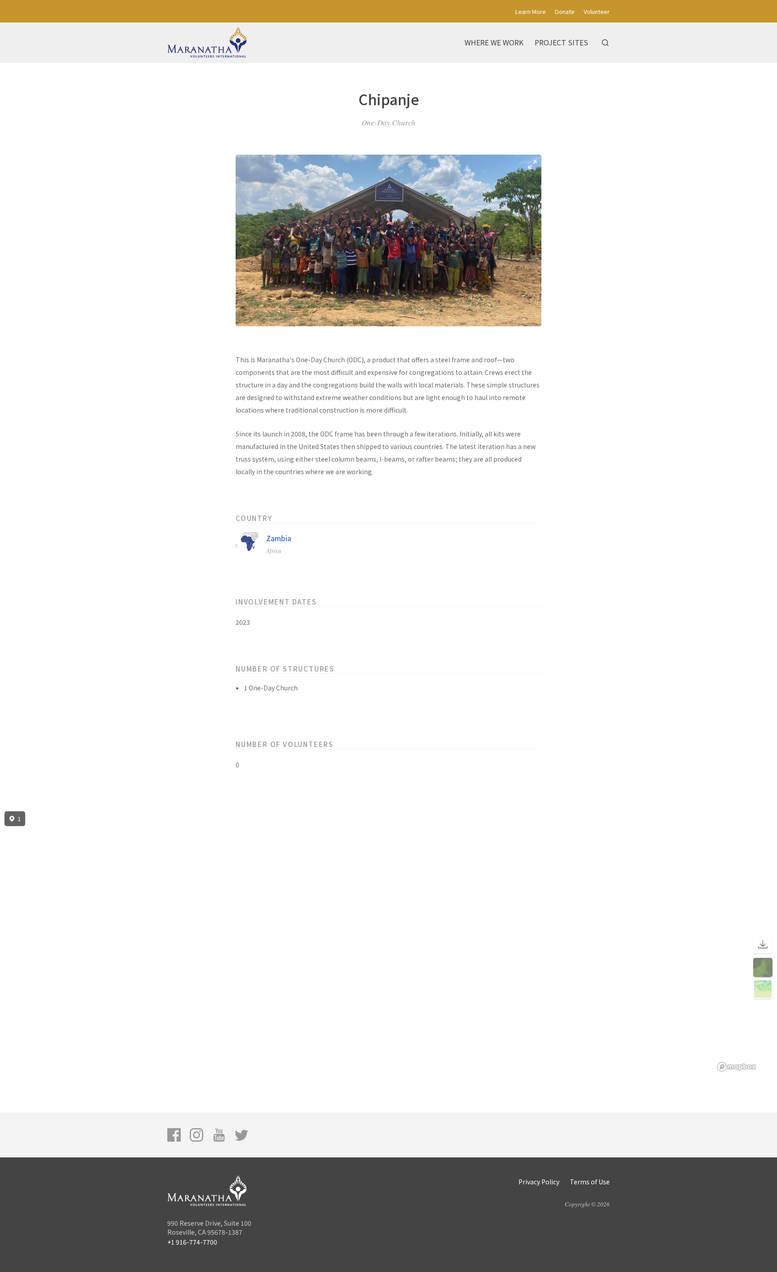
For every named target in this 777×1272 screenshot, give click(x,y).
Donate (565, 11)
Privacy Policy (538, 1181)
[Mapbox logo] (736, 1067)
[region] (388, 941)
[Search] (605, 42)
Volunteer (597, 11)
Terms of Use (590, 1181)
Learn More (530, 11)
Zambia (278, 538)
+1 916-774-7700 (192, 1241)
